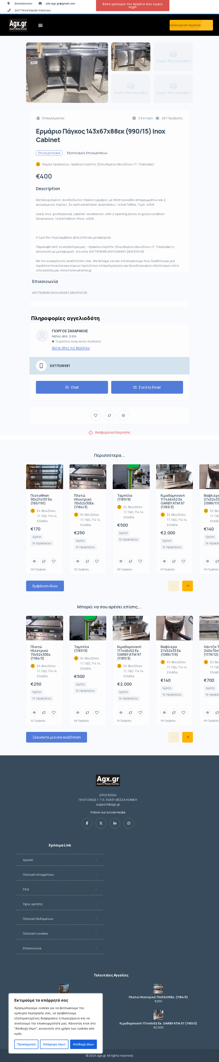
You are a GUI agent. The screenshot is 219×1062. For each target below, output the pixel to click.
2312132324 (108, 795)
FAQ (26, 889)
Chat (75, 387)
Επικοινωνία (32, 948)
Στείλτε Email (150, 387)
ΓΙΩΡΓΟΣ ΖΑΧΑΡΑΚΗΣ (70, 331)
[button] (40, 25)
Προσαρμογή (26, 1044)
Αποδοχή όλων (83, 1044)
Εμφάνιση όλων (45, 586)
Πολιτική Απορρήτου (38, 874)
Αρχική (28, 860)
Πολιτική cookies (35, 933)
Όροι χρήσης (33, 904)
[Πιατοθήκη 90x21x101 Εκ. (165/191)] (64, 989)
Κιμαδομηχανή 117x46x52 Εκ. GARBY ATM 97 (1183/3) (158, 1023)
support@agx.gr (108, 804)
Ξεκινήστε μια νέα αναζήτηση (57, 737)
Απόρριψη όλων (54, 1044)
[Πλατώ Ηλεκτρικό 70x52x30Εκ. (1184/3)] (158, 989)
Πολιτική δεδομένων (38, 918)
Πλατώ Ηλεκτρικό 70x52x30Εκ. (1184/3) (158, 997)
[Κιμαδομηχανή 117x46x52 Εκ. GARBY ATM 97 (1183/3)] (158, 1015)
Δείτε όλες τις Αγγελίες (71, 348)
